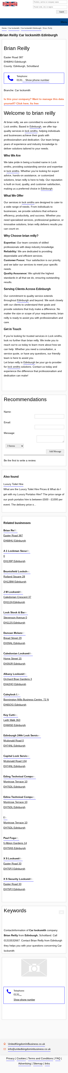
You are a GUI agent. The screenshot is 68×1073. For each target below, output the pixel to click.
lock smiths (31, 130)
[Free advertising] (9, 4)
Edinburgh (35, 126)
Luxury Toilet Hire (13, 484)
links (47, 1063)
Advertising (24, 1063)
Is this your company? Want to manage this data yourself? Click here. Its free (34, 101)
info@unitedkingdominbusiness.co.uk (29, 1049)
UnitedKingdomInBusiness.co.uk (26, 1043)
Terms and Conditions (40, 1058)
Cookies (21, 1058)
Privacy (10, 1058)
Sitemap (38, 1063)
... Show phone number (35, 80)
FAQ (57, 1058)
